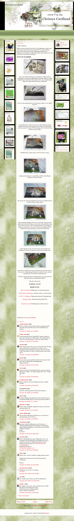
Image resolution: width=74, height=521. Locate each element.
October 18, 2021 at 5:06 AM (29, 385)
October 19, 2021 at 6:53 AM (29, 450)
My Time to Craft (26, 303)
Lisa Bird (22, 437)
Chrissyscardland (14, 4)
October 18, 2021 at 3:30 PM (29, 419)
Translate (64, 98)
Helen (21, 453)
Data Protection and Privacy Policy (62, 149)
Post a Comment (23, 495)
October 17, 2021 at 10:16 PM (29, 341)
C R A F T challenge (24, 296)
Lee (21, 476)
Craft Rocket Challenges (26, 293)
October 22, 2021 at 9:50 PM (29, 492)
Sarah (21, 395)
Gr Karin (22, 471)
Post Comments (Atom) (39, 505)
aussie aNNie (23, 413)
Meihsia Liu (23, 404)
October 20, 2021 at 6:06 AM (29, 473)
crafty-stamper (24, 324)
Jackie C (22, 484)
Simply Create (27, 299)
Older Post (49, 502)
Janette (22, 344)
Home (35, 502)
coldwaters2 (23, 422)
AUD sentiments (25, 290)
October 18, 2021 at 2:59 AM (29, 376)
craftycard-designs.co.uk (27, 448)
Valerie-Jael (23, 334)
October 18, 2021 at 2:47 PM (29, 410)
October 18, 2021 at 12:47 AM (29, 365)
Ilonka (21, 357)
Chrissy (62, 42)
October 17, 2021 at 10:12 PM (29, 331)
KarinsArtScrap (24, 468)
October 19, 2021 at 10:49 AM (29, 464)
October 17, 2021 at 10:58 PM (29, 354)
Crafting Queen (24, 380)
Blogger (47, 513)
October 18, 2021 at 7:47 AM (29, 401)
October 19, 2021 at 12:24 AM (29, 433)
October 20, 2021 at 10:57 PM (29, 480)
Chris (21, 368)
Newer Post (21, 502)
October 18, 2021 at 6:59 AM (29, 392)
